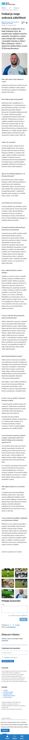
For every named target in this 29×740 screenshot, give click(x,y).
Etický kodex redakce (9, 695)
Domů (4, 7)
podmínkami (14, 657)
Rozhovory (16, 7)
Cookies (5, 690)
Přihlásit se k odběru (8, 661)
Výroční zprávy (7, 697)
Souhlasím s (10, 657)
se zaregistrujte (10, 627)
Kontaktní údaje (7, 694)
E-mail (17, 625)
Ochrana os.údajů (8, 692)
